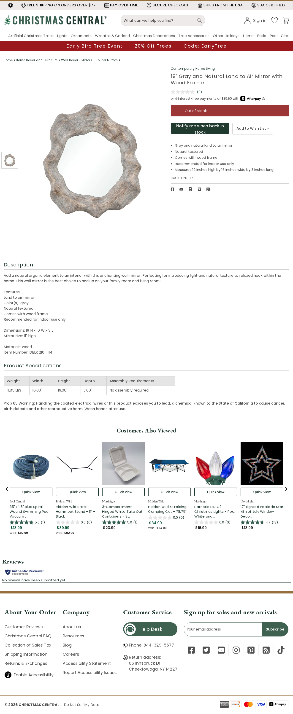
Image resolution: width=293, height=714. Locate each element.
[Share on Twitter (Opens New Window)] (199, 189)
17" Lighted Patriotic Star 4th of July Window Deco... (262, 511)
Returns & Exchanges (26, 663)
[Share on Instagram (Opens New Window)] (236, 650)
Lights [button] (62, 35)
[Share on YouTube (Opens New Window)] (221, 650)
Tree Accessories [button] (193, 35)
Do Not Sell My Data (81, 704)
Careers (71, 654)
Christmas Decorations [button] (154, 35)
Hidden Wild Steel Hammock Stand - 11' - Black (75, 511)
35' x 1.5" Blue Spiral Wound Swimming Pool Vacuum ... (31, 511)
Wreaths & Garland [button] (112, 35)
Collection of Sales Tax (28, 645)
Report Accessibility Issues (90, 672)
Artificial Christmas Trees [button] (31, 35)
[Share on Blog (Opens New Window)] (266, 650)
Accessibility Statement (87, 663)
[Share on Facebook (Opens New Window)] (172, 189)
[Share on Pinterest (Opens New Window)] (208, 189)
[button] (10, 5)
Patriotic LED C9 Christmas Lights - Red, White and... (215, 511)
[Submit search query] (199, 20)
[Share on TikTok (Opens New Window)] (281, 650)
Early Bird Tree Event (94, 46)
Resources (73, 636)
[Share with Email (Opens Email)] (181, 189)
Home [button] (248, 35)
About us (72, 627)
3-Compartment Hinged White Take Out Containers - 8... (123, 511)
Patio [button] (261, 35)
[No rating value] (184, 92)
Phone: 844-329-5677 (151, 645)
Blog (67, 645)
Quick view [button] (31, 492)
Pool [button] (273, 35)
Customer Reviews (24, 627)
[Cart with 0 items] (285, 20)
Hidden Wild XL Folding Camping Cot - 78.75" (167, 509)
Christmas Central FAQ (28, 636)
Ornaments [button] (81, 35)
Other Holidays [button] (226, 35)
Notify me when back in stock (200, 128)
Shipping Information (26, 654)
